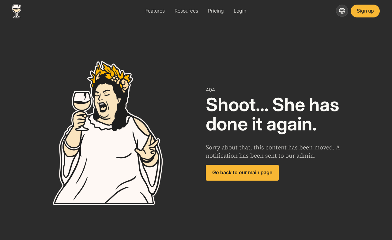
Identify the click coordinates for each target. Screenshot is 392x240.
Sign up (365, 11)
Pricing (216, 11)
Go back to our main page (242, 172)
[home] (63, 11)
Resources (186, 11)
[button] (342, 11)
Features (155, 11)
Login (240, 11)
